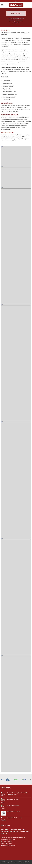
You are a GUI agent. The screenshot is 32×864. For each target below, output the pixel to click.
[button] (2, 5)
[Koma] (8, 779)
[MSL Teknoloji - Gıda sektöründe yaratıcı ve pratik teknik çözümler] (16, 5)
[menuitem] (16, 1)
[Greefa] (24, 779)
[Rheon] (16, 779)
